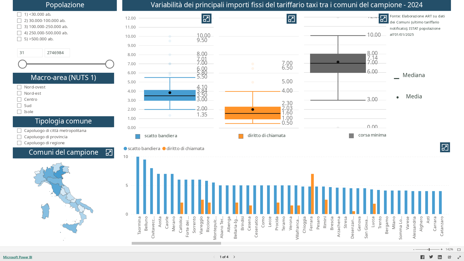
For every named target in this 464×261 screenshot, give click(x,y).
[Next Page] (234, 257)
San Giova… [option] (366, 227)
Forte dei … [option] (187, 226)
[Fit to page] (458, 250)
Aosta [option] (159, 221)
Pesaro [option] (318, 223)
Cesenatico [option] (256, 227)
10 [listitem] (125, 157)
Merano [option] (173, 224)
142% (449, 249)
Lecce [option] (270, 221)
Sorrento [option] (194, 224)
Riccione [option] (208, 224)
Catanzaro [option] (441, 226)
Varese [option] (407, 223)
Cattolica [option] (180, 224)
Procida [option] (276, 223)
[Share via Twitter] (431, 258)
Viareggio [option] (201, 225)
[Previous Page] (214, 257)
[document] (420, 26)
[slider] (22, 64)
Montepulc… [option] (215, 228)
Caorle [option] (166, 222)
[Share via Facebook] (422, 258)
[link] (206, 19)
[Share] (449, 257)
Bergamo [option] (387, 225)
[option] (138, 185)
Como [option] (263, 222)
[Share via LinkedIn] (440, 258)
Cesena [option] (249, 223)
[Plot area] (63, 201)
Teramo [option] (283, 223)
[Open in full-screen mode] (459, 257)
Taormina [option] (139, 225)
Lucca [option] (373, 221)
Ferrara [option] (311, 223)
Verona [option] (290, 223)
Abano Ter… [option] (222, 227)
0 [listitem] (127, 214)
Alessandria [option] (414, 227)
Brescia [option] (331, 223)
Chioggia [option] (304, 224)
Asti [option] (428, 219)
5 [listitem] (127, 185)
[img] (351, 135)
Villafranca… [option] (297, 228)
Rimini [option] (324, 222)
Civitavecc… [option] (153, 227)
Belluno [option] (146, 223)
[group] (65, 22)
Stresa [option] (345, 222)
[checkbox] (64, 14)
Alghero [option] (421, 224)
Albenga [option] (228, 224)
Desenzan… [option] (352, 227)
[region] (232, 123)
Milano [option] (393, 222)
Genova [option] (359, 223)
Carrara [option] (435, 223)
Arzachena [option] (338, 226)
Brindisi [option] (242, 223)
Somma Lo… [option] (400, 228)
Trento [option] (380, 222)
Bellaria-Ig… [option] (235, 227)
